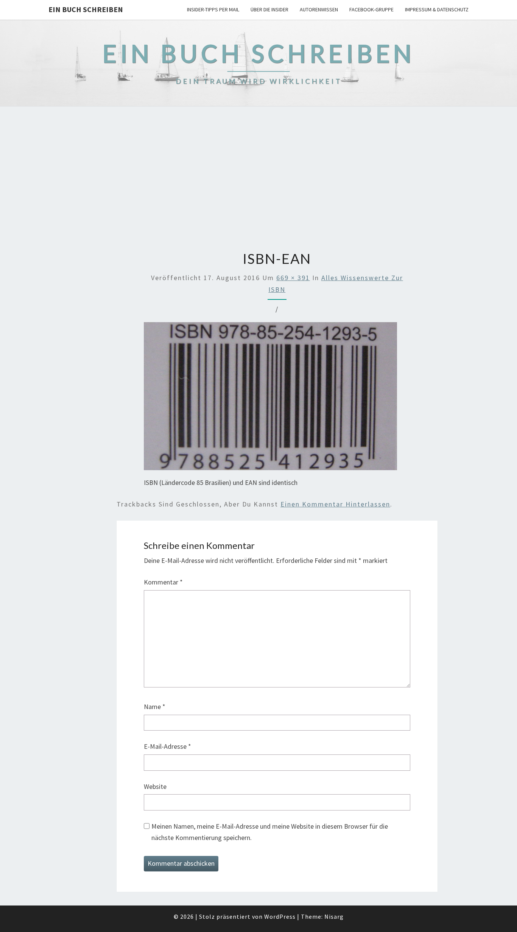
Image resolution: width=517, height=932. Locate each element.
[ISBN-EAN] (270, 398)
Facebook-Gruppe (371, 9)
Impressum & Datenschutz (437, 9)
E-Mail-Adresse (167, 746)
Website (155, 786)
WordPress (280, 916)
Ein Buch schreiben (85, 9)
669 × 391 (293, 277)
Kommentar (163, 582)
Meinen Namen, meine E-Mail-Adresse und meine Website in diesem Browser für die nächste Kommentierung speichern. (269, 832)
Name (154, 706)
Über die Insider (269, 9)
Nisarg (334, 916)
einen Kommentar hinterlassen (335, 504)
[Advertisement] (258, 179)
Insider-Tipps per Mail (213, 9)
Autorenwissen (319, 9)
